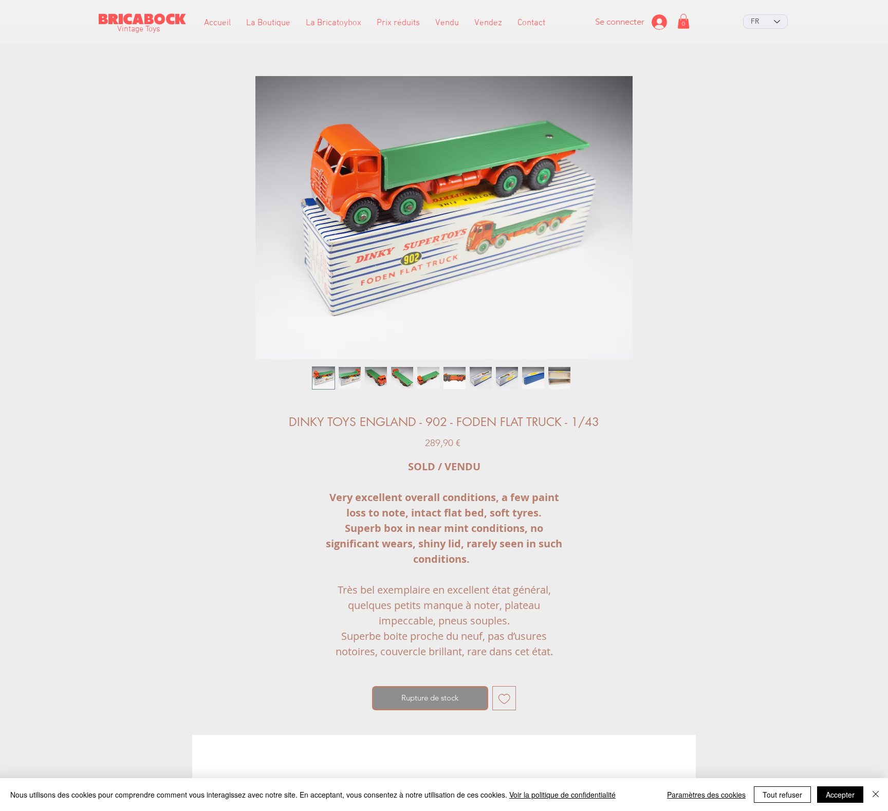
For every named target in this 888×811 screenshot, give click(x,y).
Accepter (840, 794)
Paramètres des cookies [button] (706, 794)
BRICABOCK (142, 19)
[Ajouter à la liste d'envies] (504, 698)
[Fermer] (875, 794)
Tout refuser (782, 794)
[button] (268, 23)
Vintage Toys (138, 29)
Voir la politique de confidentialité (562, 794)
